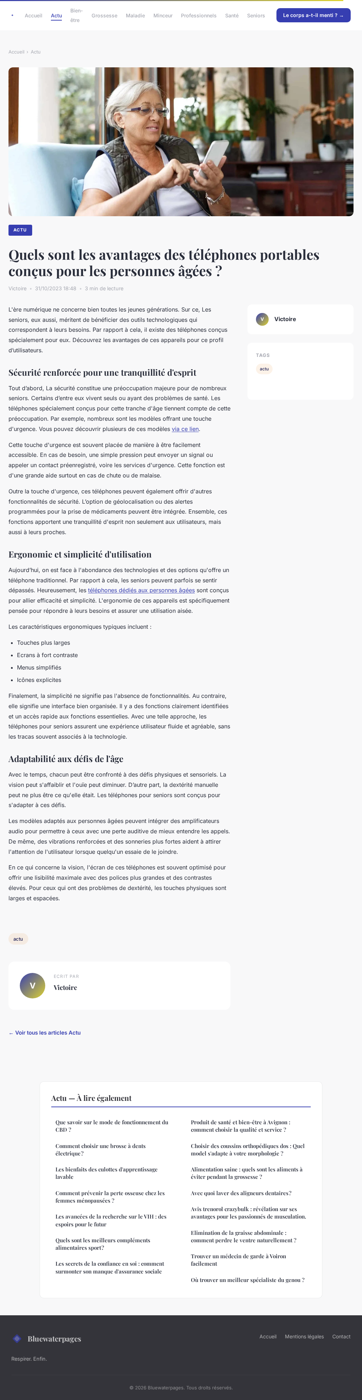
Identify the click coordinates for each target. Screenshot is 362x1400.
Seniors (256, 15)
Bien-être (76, 15)
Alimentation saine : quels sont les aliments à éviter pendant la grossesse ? (247, 1173)
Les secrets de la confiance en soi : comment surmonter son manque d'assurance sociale (110, 1267)
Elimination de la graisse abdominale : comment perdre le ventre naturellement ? (243, 1236)
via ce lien (185, 428)
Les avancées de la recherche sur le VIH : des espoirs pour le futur (111, 1220)
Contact (341, 1336)
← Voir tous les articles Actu (44, 1032)
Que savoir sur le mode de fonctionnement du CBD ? (112, 1126)
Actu (56, 15)
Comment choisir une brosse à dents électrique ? (101, 1149)
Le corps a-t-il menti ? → (313, 15)
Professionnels (199, 15)
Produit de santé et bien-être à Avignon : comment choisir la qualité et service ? (240, 1126)
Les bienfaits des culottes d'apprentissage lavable (107, 1173)
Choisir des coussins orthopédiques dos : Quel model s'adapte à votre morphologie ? (248, 1149)
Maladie (135, 15)
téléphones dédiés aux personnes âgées (141, 590)
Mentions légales (304, 1336)
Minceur (163, 15)
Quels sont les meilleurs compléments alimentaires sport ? (103, 1244)
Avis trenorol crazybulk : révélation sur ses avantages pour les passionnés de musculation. (248, 1212)
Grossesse (104, 15)
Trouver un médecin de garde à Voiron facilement (238, 1260)
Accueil (33, 15)
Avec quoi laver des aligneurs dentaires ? (241, 1193)
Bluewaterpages (54, 1338)
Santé (232, 15)
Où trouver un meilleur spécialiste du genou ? (247, 1279)
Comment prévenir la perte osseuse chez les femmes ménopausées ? (110, 1196)
